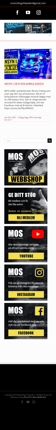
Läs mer (7, 120)
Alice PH (27, 397)
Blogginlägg (23, 117)
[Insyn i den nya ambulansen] (28, 64)
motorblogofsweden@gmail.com (28, 3)
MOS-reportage (35, 117)
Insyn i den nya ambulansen (24, 84)
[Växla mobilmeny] (50, 34)
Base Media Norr (40, 397)
